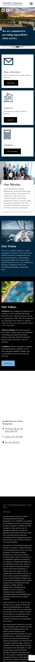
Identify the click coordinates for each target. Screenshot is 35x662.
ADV (4, 505)
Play (7, 10)
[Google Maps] (17, 397)
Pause (3, 10)
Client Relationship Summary (17, 505)
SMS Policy (6, 511)
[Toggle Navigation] (31, 4)
